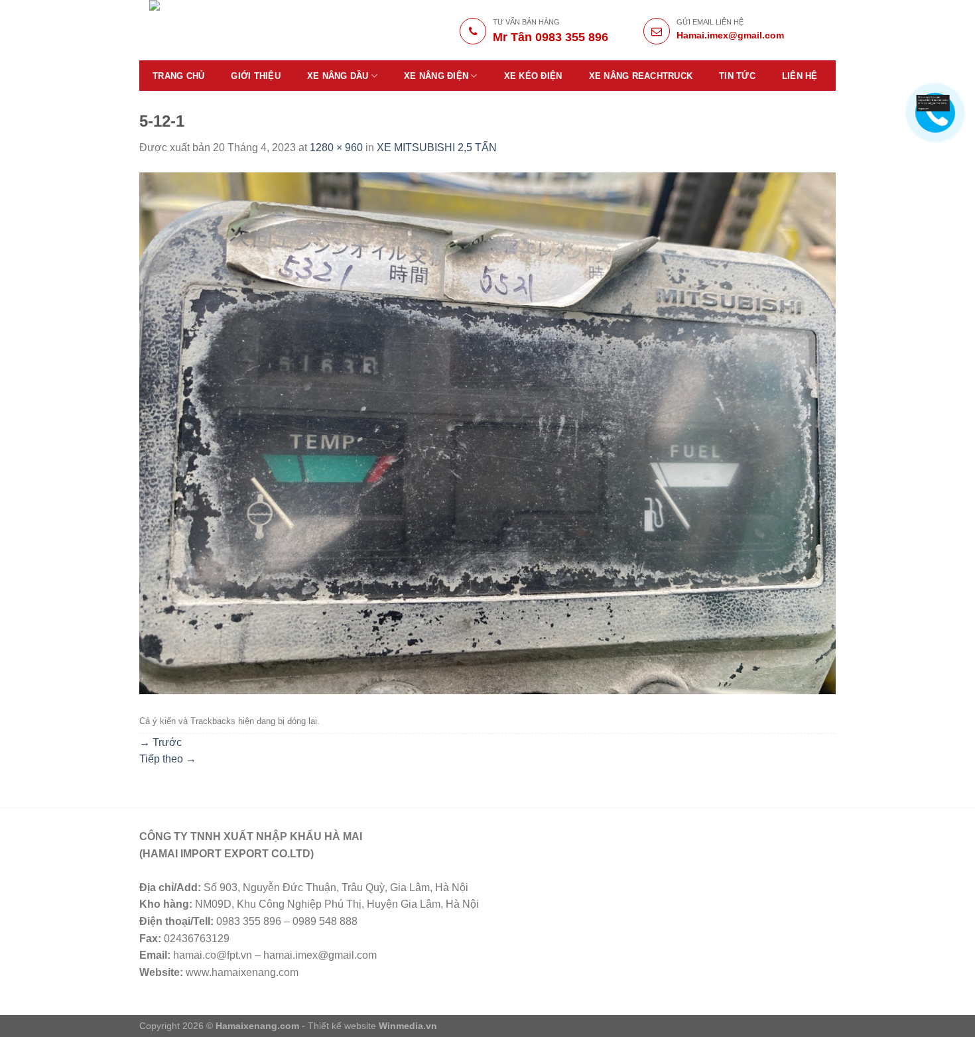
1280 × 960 (336, 147)
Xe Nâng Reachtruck (641, 76)
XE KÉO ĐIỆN (533, 76)
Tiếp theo (167, 758)
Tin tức (737, 76)
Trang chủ (178, 76)
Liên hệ (800, 76)
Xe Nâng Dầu (338, 76)
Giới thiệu (256, 76)
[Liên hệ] (933, 102)
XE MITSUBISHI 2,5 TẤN (437, 147)
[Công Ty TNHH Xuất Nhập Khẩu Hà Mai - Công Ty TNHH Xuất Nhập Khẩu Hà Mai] (243, 30)
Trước (160, 742)
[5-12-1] (487, 432)
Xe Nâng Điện (436, 76)
